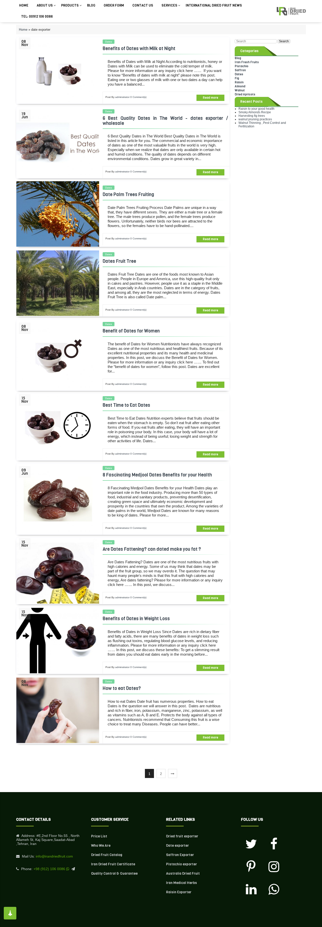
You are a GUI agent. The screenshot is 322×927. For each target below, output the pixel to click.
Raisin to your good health (256, 108)
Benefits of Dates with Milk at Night (139, 49)
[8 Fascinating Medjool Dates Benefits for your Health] (57, 499)
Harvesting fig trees (251, 116)
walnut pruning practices (255, 119)
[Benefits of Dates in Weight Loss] (57, 640)
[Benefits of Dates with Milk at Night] (57, 70)
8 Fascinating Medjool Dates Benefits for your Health (157, 475)
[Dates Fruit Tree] (57, 283)
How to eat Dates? (122, 688)
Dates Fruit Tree (119, 261)
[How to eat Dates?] (57, 710)
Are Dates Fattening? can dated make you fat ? (152, 549)
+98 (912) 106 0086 (49, 869)
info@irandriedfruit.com (54, 856)
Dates (108, 41)
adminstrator (122, 97)
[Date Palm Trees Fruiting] (57, 214)
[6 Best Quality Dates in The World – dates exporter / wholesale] (57, 142)
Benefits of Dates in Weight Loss (136, 619)
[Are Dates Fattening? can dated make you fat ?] (57, 571)
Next (172, 773)
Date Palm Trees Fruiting (128, 195)
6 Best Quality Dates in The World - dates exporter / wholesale (165, 120)
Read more (210, 98)
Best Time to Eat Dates (126, 405)
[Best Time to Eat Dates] (57, 427)
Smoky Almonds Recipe (254, 112)
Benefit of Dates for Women (131, 331)
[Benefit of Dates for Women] (57, 355)
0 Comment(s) (138, 97)
